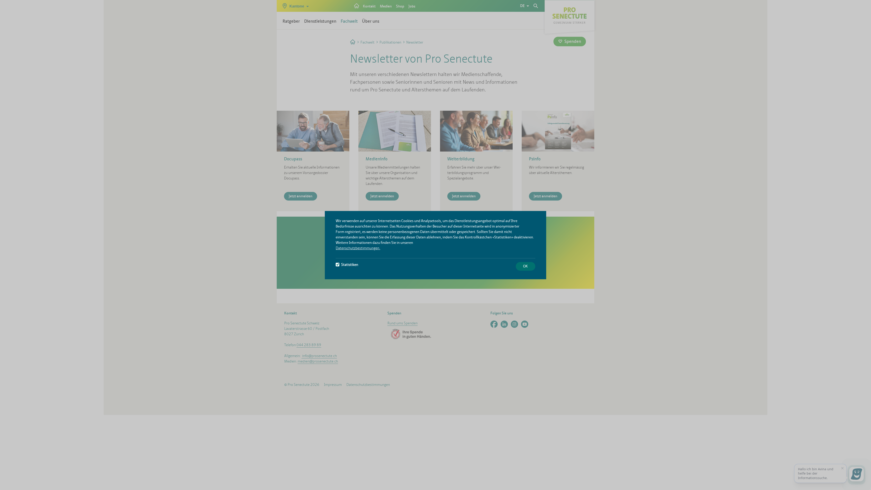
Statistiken (349, 264)
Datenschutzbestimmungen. (358, 248)
